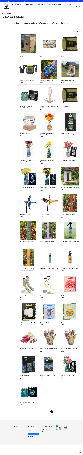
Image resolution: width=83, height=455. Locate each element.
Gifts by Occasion (29, 4)
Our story (16, 426)
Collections (9, 13)
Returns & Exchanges (33, 428)
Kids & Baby (68, 4)
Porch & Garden (31, 8)
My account (31, 436)
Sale (53, 8)
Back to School (18, 4)
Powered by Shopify (46, 442)
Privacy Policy (31, 431)
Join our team (17, 428)
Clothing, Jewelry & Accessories (54, 4)
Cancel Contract (33, 434)
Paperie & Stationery (44, 8)
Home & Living (40, 4)
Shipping (30, 430)
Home (3, 13)
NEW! (12, 4)
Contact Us (31, 426)
